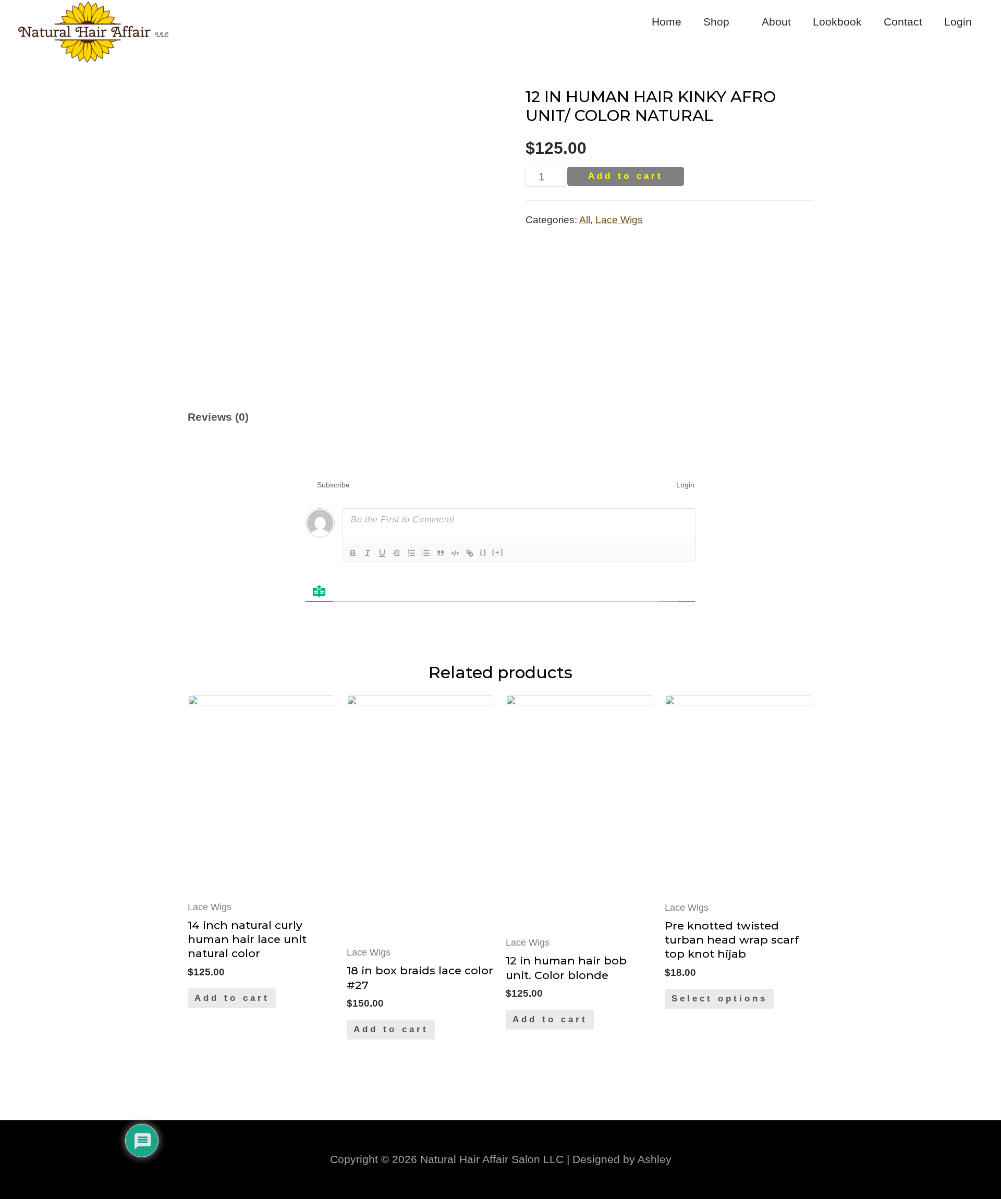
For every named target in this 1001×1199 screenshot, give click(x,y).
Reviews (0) (218, 417)
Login (958, 22)
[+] (498, 552)
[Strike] (396, 553)
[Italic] (367, 553)
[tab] (218, 417)
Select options (719, 999)
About (776, 22)
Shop (716, 22)
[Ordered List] (411, 553)
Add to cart (625, 176)
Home (666, 22)
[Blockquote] (440, 553)
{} (483, 552)
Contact (903, 22)
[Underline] (382, 553)
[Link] (469, 553)
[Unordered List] (426, 553)
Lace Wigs (619, 219)
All (584, 219)
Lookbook (837, 22)
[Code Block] (455, 553)
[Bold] (353, 553)
